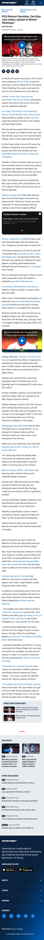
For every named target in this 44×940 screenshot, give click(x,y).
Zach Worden (7, 26)
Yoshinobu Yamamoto (12, 612)
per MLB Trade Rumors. (22, 281)
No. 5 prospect (34, 266)
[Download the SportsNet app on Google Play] (25, 869)
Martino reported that (11, 195)
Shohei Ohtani (23, 81)
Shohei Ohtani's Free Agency (28, 11)
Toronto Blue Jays (17, 96)
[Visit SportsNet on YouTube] (11, 916)
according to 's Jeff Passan (20, 470)
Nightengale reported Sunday (15, 425)
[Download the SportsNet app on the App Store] (8, 869)
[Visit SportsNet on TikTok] (33, 916)
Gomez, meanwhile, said (13, 238)
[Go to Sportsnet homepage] (9, 3)
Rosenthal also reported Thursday (18, 666)
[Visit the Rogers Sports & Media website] (12, 929)
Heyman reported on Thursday (15, 576)
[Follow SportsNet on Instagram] (25, 916)
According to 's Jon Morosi (20, 286)
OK (22, 231)
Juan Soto (34, 117)
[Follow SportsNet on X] (4, 916)
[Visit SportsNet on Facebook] (18, 916)
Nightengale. (17, 639)
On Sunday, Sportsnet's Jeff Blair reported (21, 684)
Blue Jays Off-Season (7, 11)
